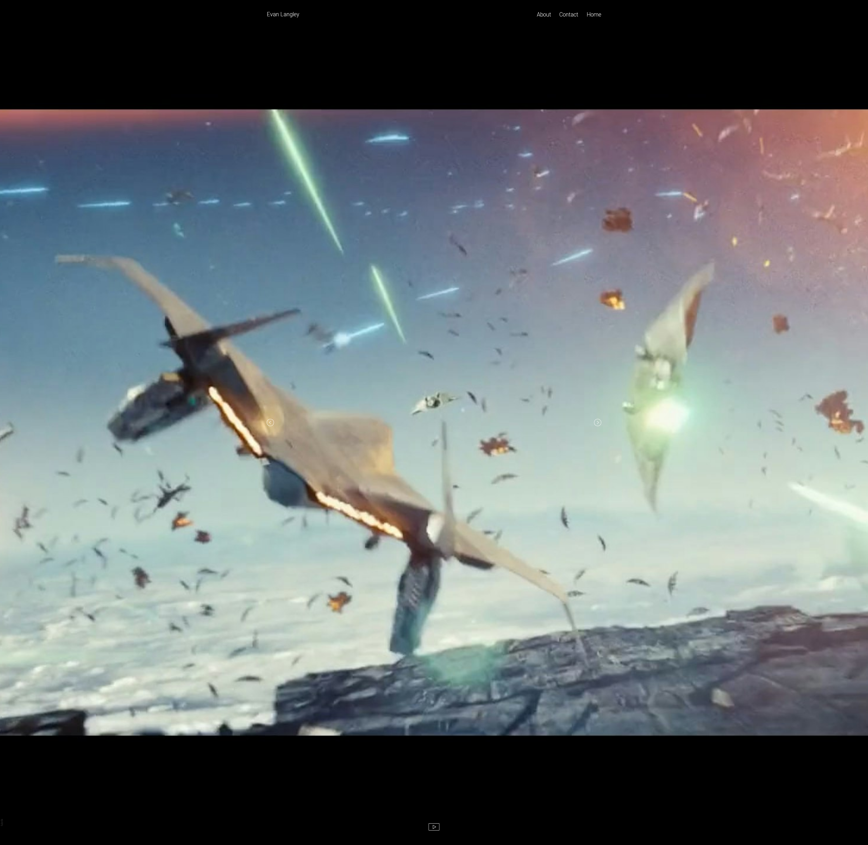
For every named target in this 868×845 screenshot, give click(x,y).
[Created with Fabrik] (2, 822)
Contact (568, 14)
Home (594, 14)
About (544, 14)
